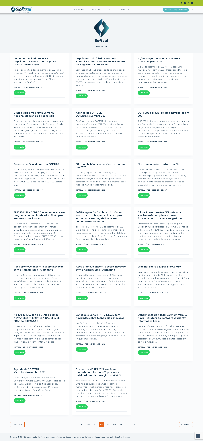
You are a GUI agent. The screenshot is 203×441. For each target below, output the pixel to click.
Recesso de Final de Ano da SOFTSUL (37, 164)
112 (134, 424)
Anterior (18, 424)
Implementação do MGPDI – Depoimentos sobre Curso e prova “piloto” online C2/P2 (35, 61)
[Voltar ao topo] (198, 436)
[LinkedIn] (181, 3)
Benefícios (96, 9)
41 (82, 424)
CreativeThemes (122, 437)
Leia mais (20, 93)
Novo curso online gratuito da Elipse (160, 164)
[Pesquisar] (192, 9)
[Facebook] (188, 3)
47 (121, 424)
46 (114, 424)
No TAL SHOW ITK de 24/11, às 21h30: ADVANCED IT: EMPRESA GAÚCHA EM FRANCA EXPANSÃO (37, 317)
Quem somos (79, 9)
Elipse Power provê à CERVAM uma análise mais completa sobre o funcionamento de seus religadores (160, 215)
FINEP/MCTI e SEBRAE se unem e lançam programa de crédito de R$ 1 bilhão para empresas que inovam (39, 215)
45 (108, 424)
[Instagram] (185, 3)
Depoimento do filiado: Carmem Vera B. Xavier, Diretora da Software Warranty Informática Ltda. (162, 317)
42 (89, 424)
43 (95, 424)
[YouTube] (192, 3)
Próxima (185, 424)
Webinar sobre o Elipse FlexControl (160, 266)
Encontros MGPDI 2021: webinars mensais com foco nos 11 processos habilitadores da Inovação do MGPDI (98, 372)
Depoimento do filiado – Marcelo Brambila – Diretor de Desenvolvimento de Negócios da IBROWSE (100, 61)
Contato (125, 9)
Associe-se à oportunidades (176, 9)
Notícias (110, 9)
